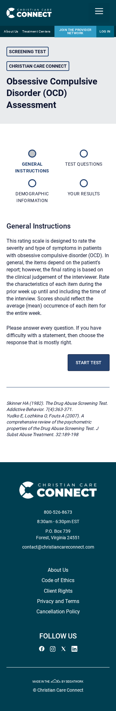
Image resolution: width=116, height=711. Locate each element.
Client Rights (58, 591)
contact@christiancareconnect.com (58, 547)
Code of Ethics (58, 580)
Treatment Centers (36, 31)
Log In (105, 31)
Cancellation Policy (58, 612)
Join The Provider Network (75, 31)
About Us (11, 31)
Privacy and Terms (58, 601)
